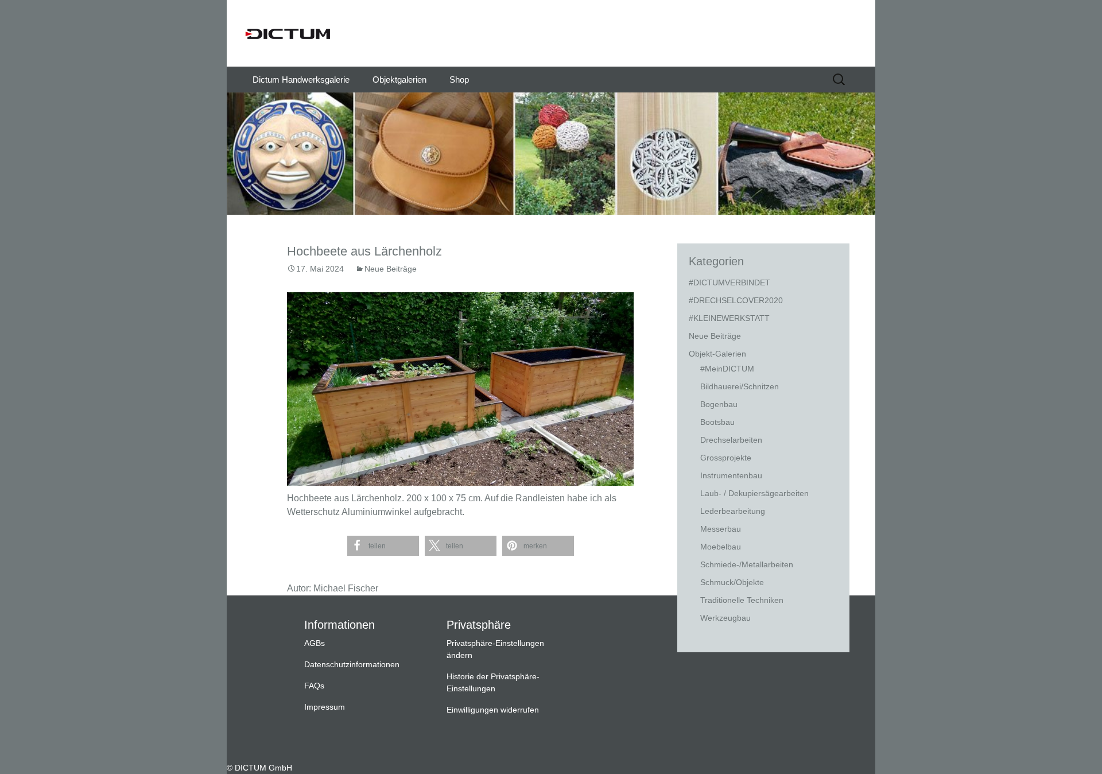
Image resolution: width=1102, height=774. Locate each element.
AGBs (314, 643)
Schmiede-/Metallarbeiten (746, 564)
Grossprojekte (725, 457)
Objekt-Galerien (717, 353)
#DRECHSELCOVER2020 (736, 300)
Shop (459, 79)
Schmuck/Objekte (732, 582)
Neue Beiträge (390, 268)
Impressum (324, 706)
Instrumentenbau (731, 475)
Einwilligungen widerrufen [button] (493, 709)
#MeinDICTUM (727, 368)
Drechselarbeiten (731, 439)
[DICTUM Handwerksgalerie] (551, 33)
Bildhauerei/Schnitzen (739, 386)
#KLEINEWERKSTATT (729, 318)
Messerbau (720, 528)
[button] (383, 546)
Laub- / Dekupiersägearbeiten (754, 493)
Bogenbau (719, 404)
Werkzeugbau (725, 617)
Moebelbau (720, 546)
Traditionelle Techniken (741, 600)
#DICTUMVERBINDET (729, 282)
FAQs (314, 685)
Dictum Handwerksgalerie (301, 79)
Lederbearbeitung (732, 511)
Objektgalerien (399, 79)
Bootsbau (717, 422)
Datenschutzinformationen (351, 664)
